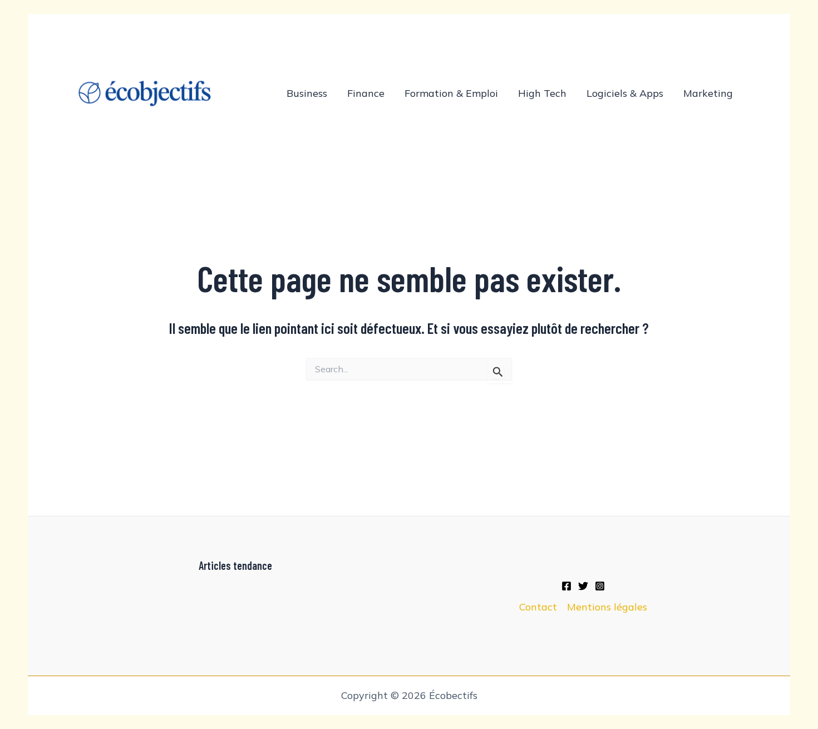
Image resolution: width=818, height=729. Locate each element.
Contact (538, 606)
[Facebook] (566, 586)
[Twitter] (583, 586)
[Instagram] (600, 586)
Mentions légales (607, 606)
